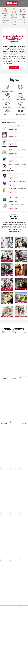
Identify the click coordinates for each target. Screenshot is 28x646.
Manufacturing (21, 289)
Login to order (13, 129)
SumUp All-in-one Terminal (16, 140)
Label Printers (20, 91)
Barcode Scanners (7, 99)
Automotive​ (7, 303)
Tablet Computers (20, 99)
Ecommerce (21, 247)
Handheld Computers (7, 91)
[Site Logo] (12, 3)
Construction (7, 317)
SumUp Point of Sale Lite (15, 133)
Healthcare (7, 247)
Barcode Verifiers (20, 114)
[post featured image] (4, 128)
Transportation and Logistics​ (7, 275)
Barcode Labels (21, 107)
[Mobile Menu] (3, 3)
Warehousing (21, 275)
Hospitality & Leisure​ (7, 289)
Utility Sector (21, 302)
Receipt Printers (7, 107)
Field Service (21, 316)
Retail (21, 261)
